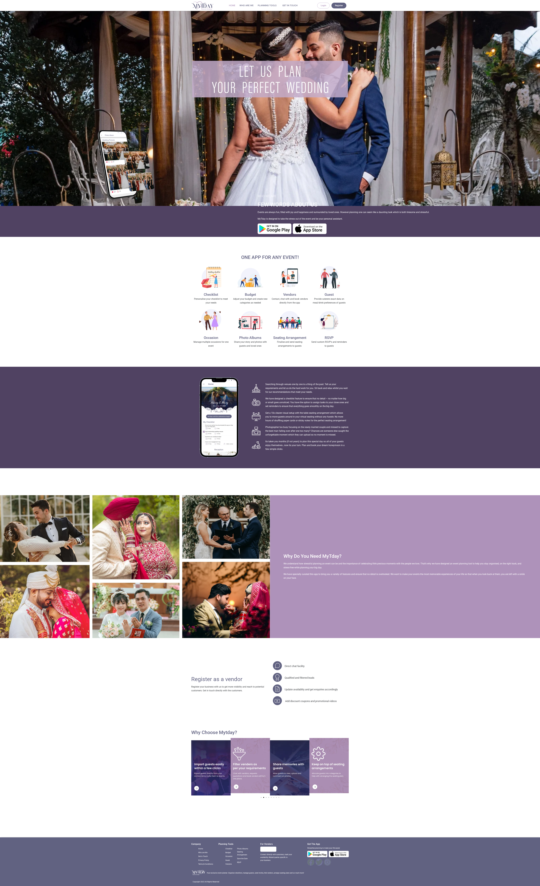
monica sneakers (263, 826)
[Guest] (329, 278)
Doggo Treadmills (256, 830)
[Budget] (250, 278)
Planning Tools (267, 5)
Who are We (246, 5)
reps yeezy (225, 826)
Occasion (211, 338)
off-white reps (338, 826)
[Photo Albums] (250, 321)
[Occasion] (211, 321)
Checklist (211, 295)
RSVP (329, 338)
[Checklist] (211, 278)
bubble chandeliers (306, 826)
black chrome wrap (276, 830)
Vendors (289, 295)
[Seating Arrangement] (290, 321)
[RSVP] (329, 321)
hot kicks (248, 826)
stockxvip (241, 830)
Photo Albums (250, 338)
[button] (261, 797)
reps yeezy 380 (295, 830)
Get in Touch (290, 5)
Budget (250, 295)
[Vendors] (290, 278)
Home (232, 5)
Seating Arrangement (289, 338)
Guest (329, 295)
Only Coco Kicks (210, 826)
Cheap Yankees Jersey (284, 826)
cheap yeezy (323, 826)
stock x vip (237, 826)
